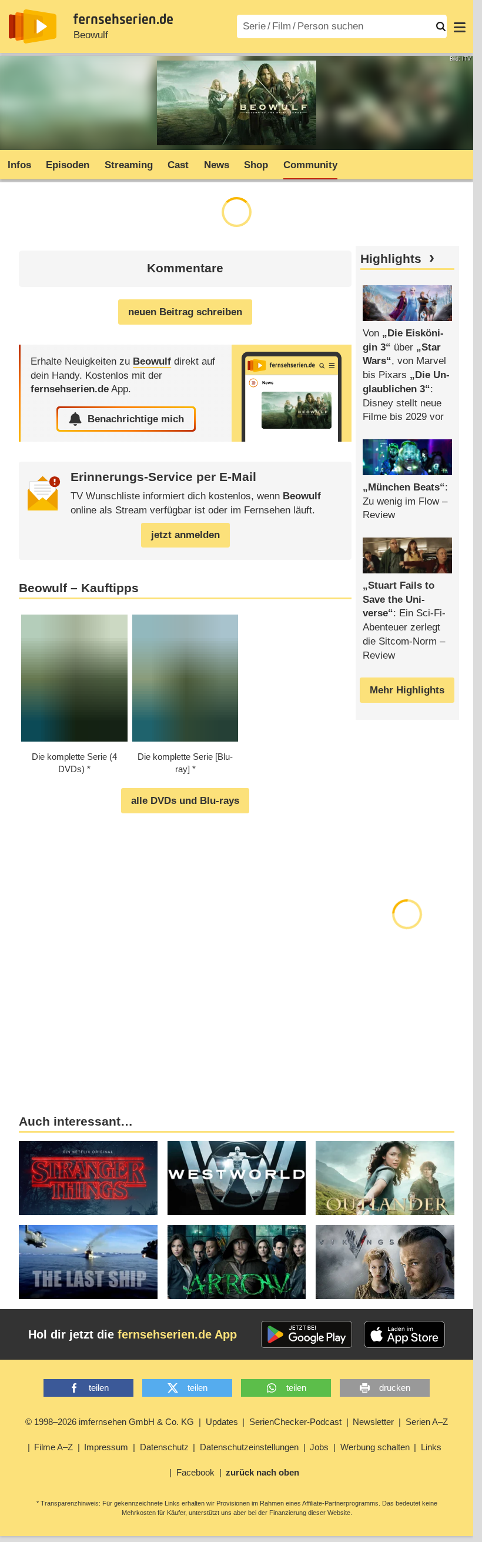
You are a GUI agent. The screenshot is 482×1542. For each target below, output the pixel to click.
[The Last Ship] (88, 1262)
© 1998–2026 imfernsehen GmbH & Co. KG (109, 1422)
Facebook (195, 1472)
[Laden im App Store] (404, 1334)
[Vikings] (385, 1262)
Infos (19, 165)
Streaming (129, 165)
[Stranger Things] (88, 1178)
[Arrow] (237, 1262)
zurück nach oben (262, 1472)
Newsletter (373, 1422)
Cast (178, 165)
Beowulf (90, 35)
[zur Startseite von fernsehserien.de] (32, 26)
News (216, 165)
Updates (222, 1422)
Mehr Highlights (407, 690)
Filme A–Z (53, 1447)
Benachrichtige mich (136, 419)
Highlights (390, 259)
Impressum (106, 1447)
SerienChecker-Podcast (295, 1422)
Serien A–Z (427, 1422)
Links (431, 1447)
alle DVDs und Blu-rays (185, 800)
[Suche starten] (440, 26)
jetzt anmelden (185, 534)
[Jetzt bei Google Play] (306, 1334)
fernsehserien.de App (177, 1334)
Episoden (67, 165)
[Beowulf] (292, 393)
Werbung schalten (375, 1447)
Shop (256, 165)
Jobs (319, 1447)
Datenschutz (164, 1447)
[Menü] (459, 26)
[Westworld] (237, 1178)
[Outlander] (385, 1178)
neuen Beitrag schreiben (185, 312)
